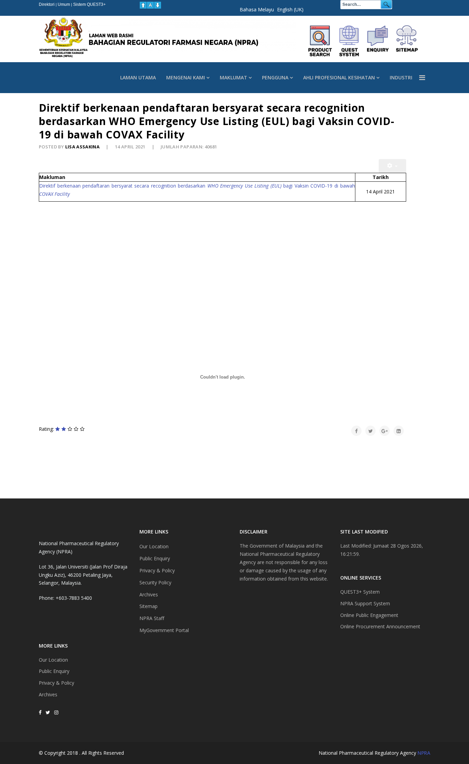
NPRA (423, 753)
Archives (48, 694)
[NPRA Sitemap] (407, 41)
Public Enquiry (54, 671)
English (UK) (290, 9)
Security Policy (155, 582)
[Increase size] (143, 5)
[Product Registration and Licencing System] (349, 41)
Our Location (53, 659)
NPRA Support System (365, 603)
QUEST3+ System (360, 591)
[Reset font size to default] (150, 5)
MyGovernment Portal (164, 630)
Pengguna (275, 77)
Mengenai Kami (185, 77)
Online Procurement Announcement (380, 626)
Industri (401, 77)
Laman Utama (138, 77)
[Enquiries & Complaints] (378, 41)
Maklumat (233, 77)
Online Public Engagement (369, 615)
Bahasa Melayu (257, 9)
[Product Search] (320, 41)
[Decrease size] (157, 5)
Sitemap (148, 606)
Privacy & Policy (56, 682)
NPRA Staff (151, 618)
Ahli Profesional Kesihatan (339, 77)
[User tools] (392, 166)
